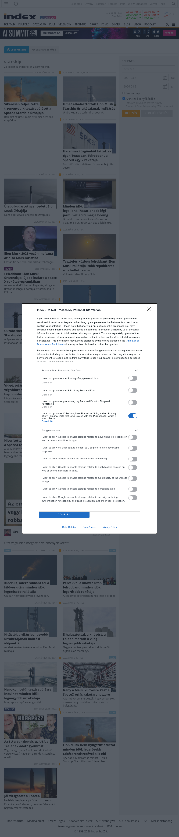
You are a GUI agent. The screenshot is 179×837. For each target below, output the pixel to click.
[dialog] (89, 418)
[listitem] (89, 370)
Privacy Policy (109, 527)
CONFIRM (64, 514)
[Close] (150, 310)
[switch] (132, 378)
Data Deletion (69, 527)
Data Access (89, 527)
